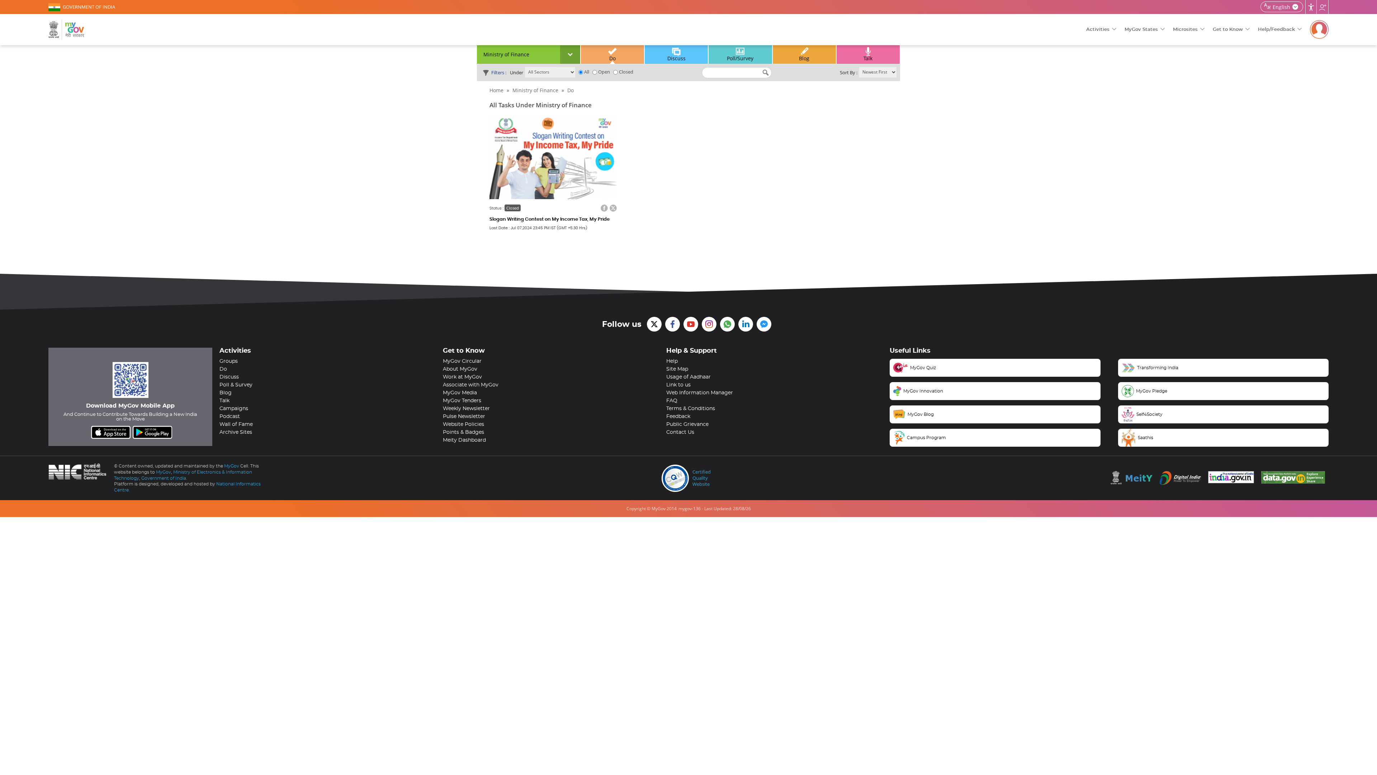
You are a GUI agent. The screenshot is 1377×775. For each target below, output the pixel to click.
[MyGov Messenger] (764, 324)
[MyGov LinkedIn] (745, 324)
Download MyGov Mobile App (130, 406)
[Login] (1319, 29)
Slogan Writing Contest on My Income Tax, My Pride (549, 219)
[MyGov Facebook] (672, 324)
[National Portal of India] (1233, 477)
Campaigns (233, 408)
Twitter (613, 208)
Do (612, 58)
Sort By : (848, 72)
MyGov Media (460, 392)
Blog (804, 58)
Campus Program (926, 438)
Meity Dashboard (464, 440)
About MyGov (460, 369)
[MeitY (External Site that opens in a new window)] (1133, 477)
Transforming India (1157, 368)
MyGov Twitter (654, 324)
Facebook (604, 208)
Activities (1097, 29)
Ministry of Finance (535, 90)
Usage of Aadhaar (688, 377)
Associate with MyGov (470, 385)
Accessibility (1311, 7)
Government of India (163, 478)
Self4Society (1149, 414)
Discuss (676, 58)
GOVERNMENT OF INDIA (89, 7)
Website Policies (463, 424)
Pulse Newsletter (464, 416)
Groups (228, 361)
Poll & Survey (235, 385)
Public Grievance (687, 424)
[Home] (66, 29)
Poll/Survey (740, 58)
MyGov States (1141, 29)
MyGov (231, 466)
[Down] (570, 54)
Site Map (677, 369)
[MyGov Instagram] (709, 324)
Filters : (498, 72)
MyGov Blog (921, 414)
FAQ (671, 400)
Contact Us (680, 432)
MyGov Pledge (1151, 391)
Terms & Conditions (690, 408)
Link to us (678, 385)
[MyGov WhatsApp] (727, 324)
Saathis (1145, 438)
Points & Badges (463, 432)
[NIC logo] (79, 471)
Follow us (1322, 7)
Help (672, 361)
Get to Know (1228, 29)
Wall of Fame (236, 424)
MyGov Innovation (923, 391)
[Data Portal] (1295, 477)
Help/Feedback (1276, 29)
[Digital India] (1182, 478)
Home (496, 90)
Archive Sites (235, 432)
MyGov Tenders (462, 400)
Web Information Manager (699, 392)
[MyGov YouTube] (690, 324)
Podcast (229, 416)
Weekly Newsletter (466, 408)
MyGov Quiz (923, 368)
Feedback (678, 416)
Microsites (1185, 29)
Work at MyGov (462, 377)
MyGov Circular (462, 361)
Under (516, 72)
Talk (867, 58)
